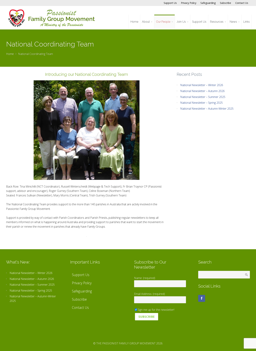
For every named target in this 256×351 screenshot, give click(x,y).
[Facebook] (201, 298)
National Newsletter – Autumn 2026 (202, 91)
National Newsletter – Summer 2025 (202, 97)
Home (10, 54)
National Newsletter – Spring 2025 (201, 103)
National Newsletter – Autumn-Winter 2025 (207, 108)
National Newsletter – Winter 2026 (201, 85)
